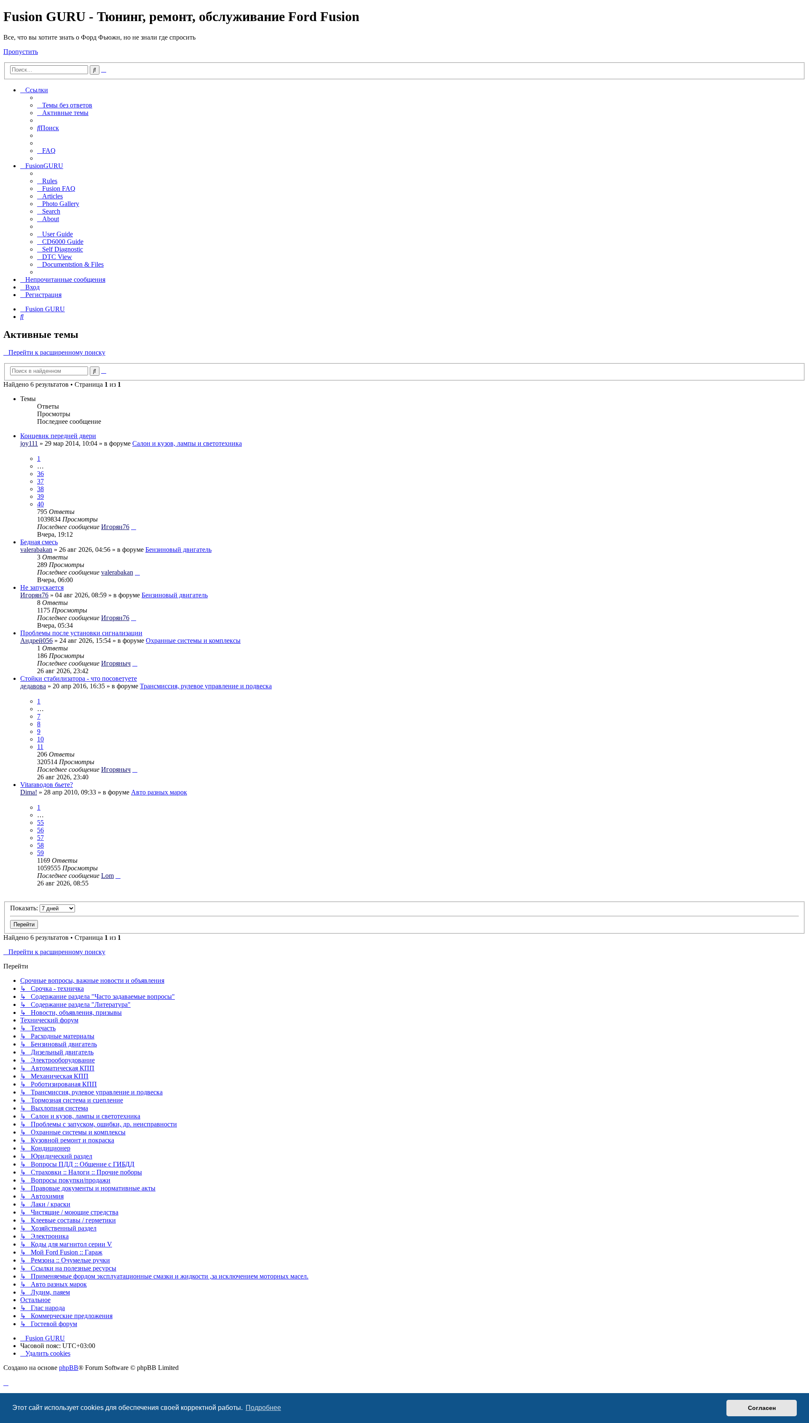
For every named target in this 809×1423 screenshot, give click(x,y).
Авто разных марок (159, 792)
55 (40, 822)
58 (40, 845)
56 (40, 830)
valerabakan (36, 549)
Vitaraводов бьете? (46, 784)
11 (40, 746)
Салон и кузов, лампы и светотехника (187, 443)
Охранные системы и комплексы (193, 640)
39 (40, 496)
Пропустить (20, 51)
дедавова (33, 686)
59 (40, 852)
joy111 (29, 443)
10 (40, 739)
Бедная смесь (39, 542)
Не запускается (42, 587)
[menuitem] (64, 105)
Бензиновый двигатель (178, 549)
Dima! (28, 792)
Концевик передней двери (58, 435)
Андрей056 (36, 640)
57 (40, 837)
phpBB (68, 1367)
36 (40, 473)
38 (40, 488)
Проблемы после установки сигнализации (81, 633)
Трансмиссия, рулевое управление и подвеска (206, 686)
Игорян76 (115, 526)
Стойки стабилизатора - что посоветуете (78, 678)
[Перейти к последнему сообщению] (133, 526)
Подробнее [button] (263, 1407)
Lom (107, 875)
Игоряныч (116, 663)
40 (40, 504)
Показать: (25, 908)
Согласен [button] (762, 1407)
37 (40, 481)
